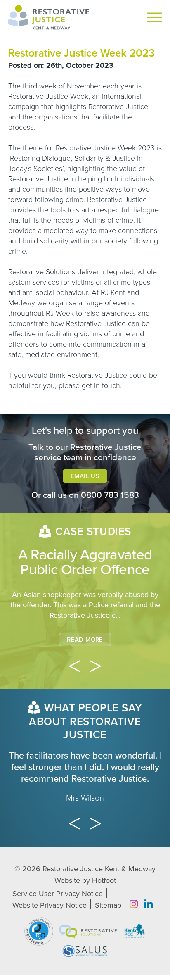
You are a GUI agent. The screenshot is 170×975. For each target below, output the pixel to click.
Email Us (85, 476)
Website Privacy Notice (49, 905)
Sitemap (108, 905)
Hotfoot (104, 880)
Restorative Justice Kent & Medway (99, 868)
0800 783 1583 (110, 495)
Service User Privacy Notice (57, 893)
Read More (85, 639)
